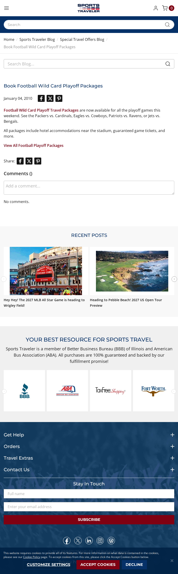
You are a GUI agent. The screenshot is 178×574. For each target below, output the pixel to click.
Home (9, 39)
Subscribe (89, 519)
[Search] (167, 64)
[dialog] (89, 561)
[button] (156, 8)
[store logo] (89, 8)
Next (174, 279)
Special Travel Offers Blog (82, 39)
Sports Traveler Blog (37, 39)
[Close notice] (172, 561)
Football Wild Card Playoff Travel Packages (41, 110)
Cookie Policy (31, 557)
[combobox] (89, 24)
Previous (4, 391)
